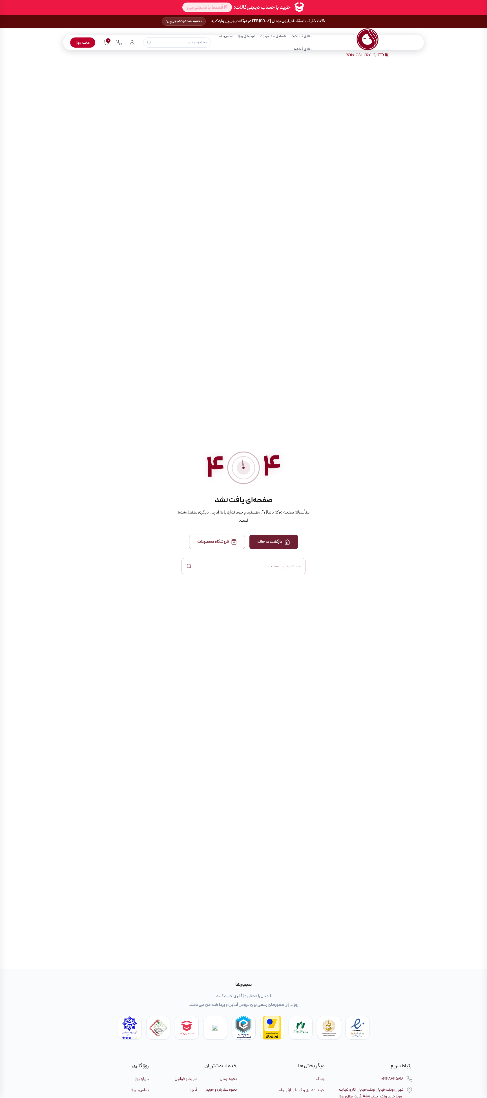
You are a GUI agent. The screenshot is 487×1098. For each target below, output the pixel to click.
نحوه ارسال (228, 1079)
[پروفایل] (132, 42)
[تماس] (119, 42)
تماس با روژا (140, 1090)
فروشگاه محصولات (213, 541)
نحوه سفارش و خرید (221, 1089)
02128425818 (392, 1078)
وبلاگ (320, 1079)
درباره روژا (142, 1079)
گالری (193, 1089)
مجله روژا (83, 42)
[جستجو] (149, 42)
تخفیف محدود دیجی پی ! (184, 21)
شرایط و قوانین (185, 1079)
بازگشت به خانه (269, 541)
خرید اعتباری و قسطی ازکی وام (301, 1090)
